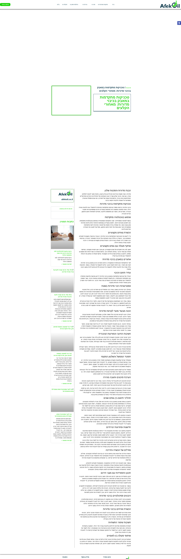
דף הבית (128, 88)
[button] (179, 23)
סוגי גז (93, 4)
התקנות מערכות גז (103, 4)
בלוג (58, 4)
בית (113, 4)
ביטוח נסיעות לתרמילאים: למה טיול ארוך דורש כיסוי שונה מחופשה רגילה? (63, 253)
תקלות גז (64, 4)
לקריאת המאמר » (67, 264)
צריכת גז (85, 4)
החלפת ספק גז (74, 4)
